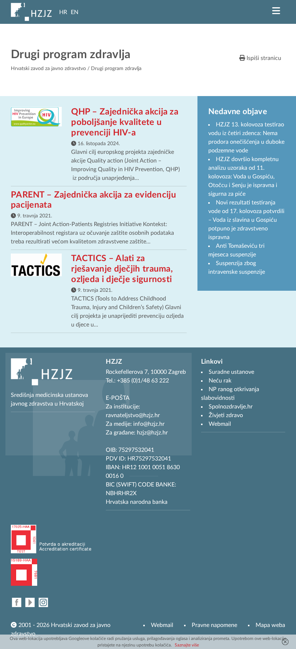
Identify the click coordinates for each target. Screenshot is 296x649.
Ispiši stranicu (263, 58)
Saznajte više (187, 645)
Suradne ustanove (231, 372)
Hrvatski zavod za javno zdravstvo (48, 68)
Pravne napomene (214, 625)
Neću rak (220, 381)
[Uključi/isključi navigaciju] (276, 11)
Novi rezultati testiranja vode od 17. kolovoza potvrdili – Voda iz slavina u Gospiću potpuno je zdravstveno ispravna (246, 220)
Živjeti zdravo (226, 415)
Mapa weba (270, 625)
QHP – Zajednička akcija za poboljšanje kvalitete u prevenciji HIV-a (124, 122)
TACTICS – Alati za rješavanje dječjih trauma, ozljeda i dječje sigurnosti (122, 269)
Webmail (162, 625)
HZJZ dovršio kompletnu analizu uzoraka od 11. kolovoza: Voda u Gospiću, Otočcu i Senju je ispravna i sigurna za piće (243, 176)
